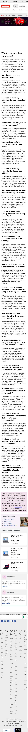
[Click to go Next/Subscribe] (20, 617)
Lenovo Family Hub (9, 519)
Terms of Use (17, 721)
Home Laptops (7, 521)
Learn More (14, 543)
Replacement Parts (11, 713)
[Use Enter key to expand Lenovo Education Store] (22, 1)
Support (20, 641)
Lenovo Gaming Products (11, 657)
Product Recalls (11, 707)
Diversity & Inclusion (2, 675)
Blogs (16, 674)
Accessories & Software (11, 691)
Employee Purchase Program (16, 699)
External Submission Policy (13, 723)
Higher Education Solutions (6, 653)
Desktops (11, 664)
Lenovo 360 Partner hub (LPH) (6, 637)
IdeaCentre (25, 668)
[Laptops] (10, 15)
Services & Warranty (11, 699)
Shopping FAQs (20, 654)
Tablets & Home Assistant (11, 671)
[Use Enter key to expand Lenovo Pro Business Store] (11, 1)
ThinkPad (25, 646)
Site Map (23, 721)
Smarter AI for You (11, 648)
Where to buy (16, 677)
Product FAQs (20, 649)
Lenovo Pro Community (16, 648)
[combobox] (16, 6)
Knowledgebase (16, 712)
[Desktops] (16, 15)
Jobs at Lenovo (2, 668)
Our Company (2, 638)
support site (18, 507)
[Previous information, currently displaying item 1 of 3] (2, 21)
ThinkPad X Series (25, 641)
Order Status (20, 645)
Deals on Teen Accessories (10, 525)
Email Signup (16, 660)
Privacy (2, 721)
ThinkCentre (25, 664)
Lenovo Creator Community (16, 639)
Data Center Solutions (11, 683)
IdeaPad (25, 650)
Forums (16, 671)
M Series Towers (25, 658)
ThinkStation (25, 681)
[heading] (18, 536)
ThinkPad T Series (25, 635)
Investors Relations (2, 647)
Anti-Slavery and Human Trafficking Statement (13, 725)
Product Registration (16, 666)
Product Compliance (16, 683)
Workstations (11, 677)
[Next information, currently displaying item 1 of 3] (25, 21)
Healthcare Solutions (6, 645)
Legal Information (2, 663)
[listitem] (14, 539)
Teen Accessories (8, 523)
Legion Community (16, 655)
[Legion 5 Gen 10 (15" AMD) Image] (5, 567)
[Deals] (4, 15)
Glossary (16, 707)
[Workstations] (24, 15)
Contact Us (20, 637)
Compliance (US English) (2, 655)
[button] (27, 1)
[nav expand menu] (2, 10)
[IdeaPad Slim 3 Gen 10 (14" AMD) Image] (5, 540)
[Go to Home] (5, 6)
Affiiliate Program (16, 691)
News (2, 642)
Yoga (25, 653)
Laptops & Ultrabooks (11, 641)
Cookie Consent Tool (9, 721)
